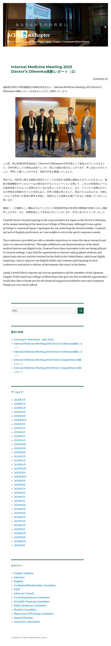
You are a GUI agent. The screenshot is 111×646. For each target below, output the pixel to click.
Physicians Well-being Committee (33, 613)
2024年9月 (20, 448)
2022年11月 (20, 504)
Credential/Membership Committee (35, 585)
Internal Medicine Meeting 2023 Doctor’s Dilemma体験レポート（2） (44, 69)
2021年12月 (20, 533)
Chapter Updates (24, 573)
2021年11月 (20, 537)
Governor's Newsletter (27, 621)
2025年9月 (19, 424)
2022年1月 (19, 529)
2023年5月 (19, 496)
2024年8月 (20, 452)
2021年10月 (20, 541)
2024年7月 (20, 456)
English (18, 581)
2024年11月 (20, 444)
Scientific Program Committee (31, 601)
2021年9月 (19, 545)
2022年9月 (20, 508)
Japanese (19, 577)
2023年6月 (19, 492)
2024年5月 (20, 460)
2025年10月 (20, 420)
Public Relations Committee (30, 605)
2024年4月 (20, 464)
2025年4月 (19, 440)
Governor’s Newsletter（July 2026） (35, 339)
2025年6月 (19, 432)
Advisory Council (24, 593)
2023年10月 (20, 476)
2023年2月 (19, 500)
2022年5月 (19, 517)
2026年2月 (20, 411)
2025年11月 (20, 415)
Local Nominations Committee (32, 597)
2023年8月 (19, 484)
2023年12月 (20, 468)
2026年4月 (20, 407)
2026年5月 (20, 403)
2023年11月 (20, 472)
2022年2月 (19, 525)
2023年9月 (19, 480)
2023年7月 (19, 488)
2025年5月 (19, 436)
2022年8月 (20, 513)
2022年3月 (19, 521)
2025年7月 (19, 428)
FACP (17, 589)
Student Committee (25, 609)
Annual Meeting (23, 617)
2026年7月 (20, 399)
